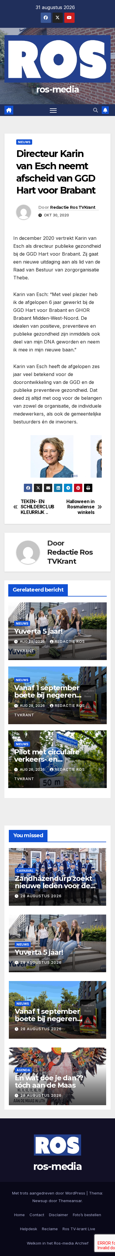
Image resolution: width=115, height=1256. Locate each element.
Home (19, 1214)
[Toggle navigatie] (53, 110)
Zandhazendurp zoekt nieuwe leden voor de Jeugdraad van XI (53, 885)
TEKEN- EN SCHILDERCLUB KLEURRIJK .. (37, 507)
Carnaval (25, 870)
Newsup (39, 1200)
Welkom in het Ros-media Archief (57, 1243)
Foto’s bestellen (87, 1214)
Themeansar (70, 1200)
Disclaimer (58, 1214)
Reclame (50, 1228)
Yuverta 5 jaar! (38, 631)
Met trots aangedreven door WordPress (49, 1193)
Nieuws (24, 142)
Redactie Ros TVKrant (72, 207)
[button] (95, 110)
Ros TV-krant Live (79, 1228)
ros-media (57, 89)
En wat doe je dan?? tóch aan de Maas (49, 1081)
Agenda (23, 1070)
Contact (36, 1214)
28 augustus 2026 (41, 896)
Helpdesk (28, 1228)
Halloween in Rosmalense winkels (80, 507)
